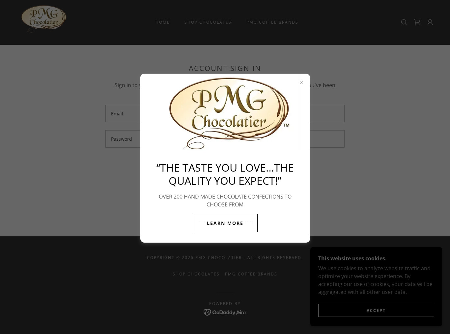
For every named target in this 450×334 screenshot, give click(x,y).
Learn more (225, 223)
